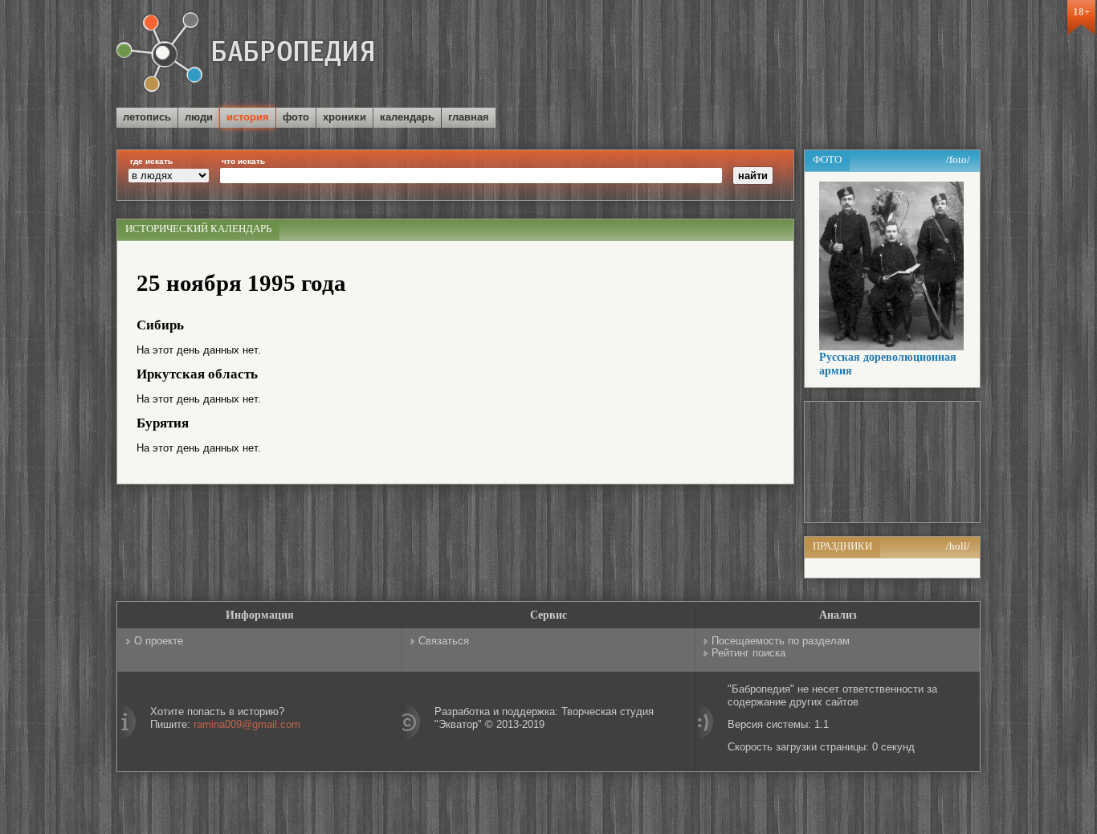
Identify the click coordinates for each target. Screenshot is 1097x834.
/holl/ (958, 546)
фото (296, 117)
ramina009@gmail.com (247, 724)
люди (199, 117)
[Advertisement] (793, 55)
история (247, 117)
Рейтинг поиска (748, 653)
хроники (344, 117)
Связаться (443, 641)
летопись (147, 117)
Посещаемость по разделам (781, 641)
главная (468, 117)
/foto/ (958, 159)
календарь (407, 117)
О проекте (158, 641)
